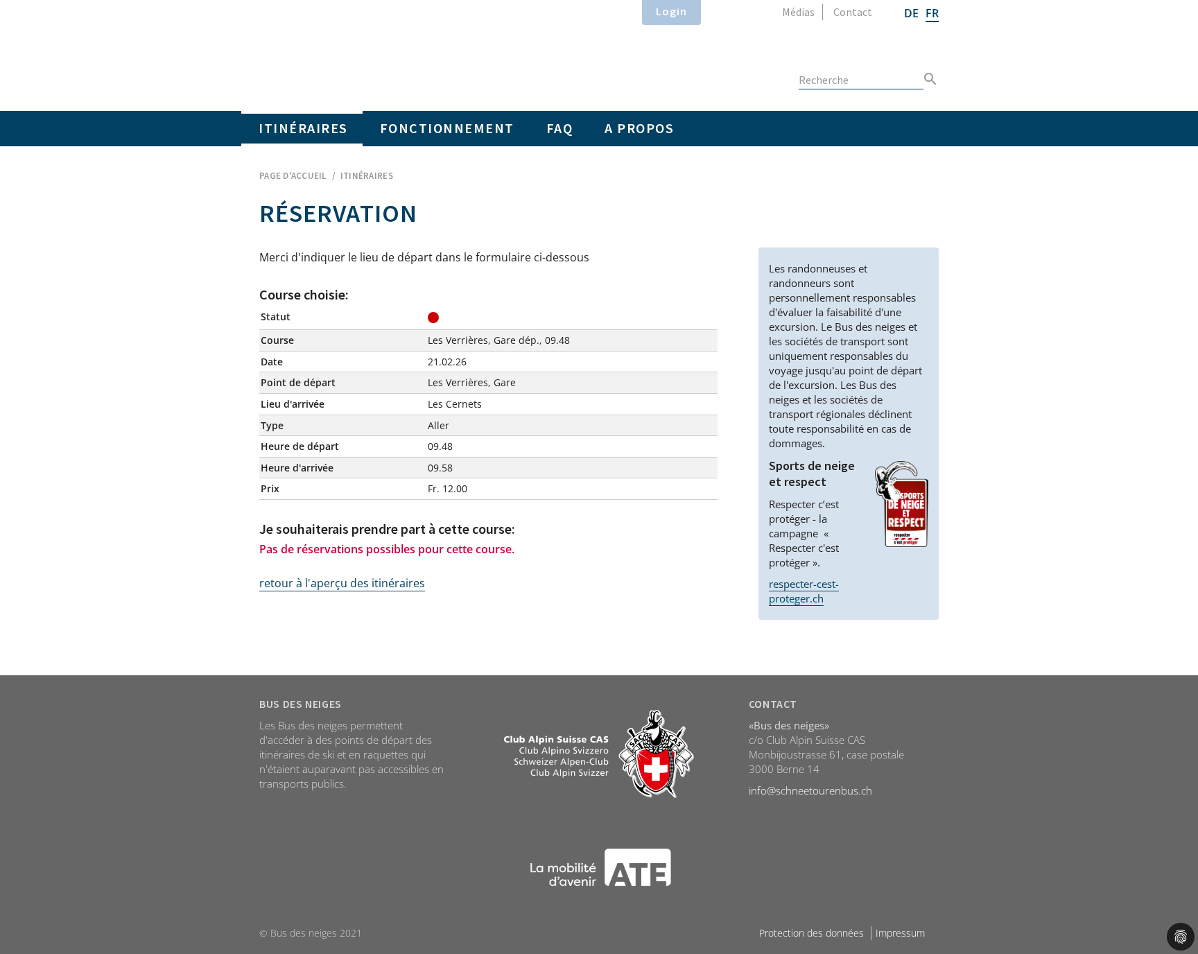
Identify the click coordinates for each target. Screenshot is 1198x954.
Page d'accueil (293, 176)
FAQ (559, 128)
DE (911, 13)
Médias (798, 12)
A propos (639, 128)
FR (932, 13)
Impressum (900, 932)
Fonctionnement (447, 128)
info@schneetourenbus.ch (810, 790)
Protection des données (811, 932)
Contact (852, 12)
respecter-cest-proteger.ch (804, 591)
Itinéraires (303, 128)
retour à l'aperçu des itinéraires (342, 583)
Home (383, 52)
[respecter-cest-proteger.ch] (901, 504)
